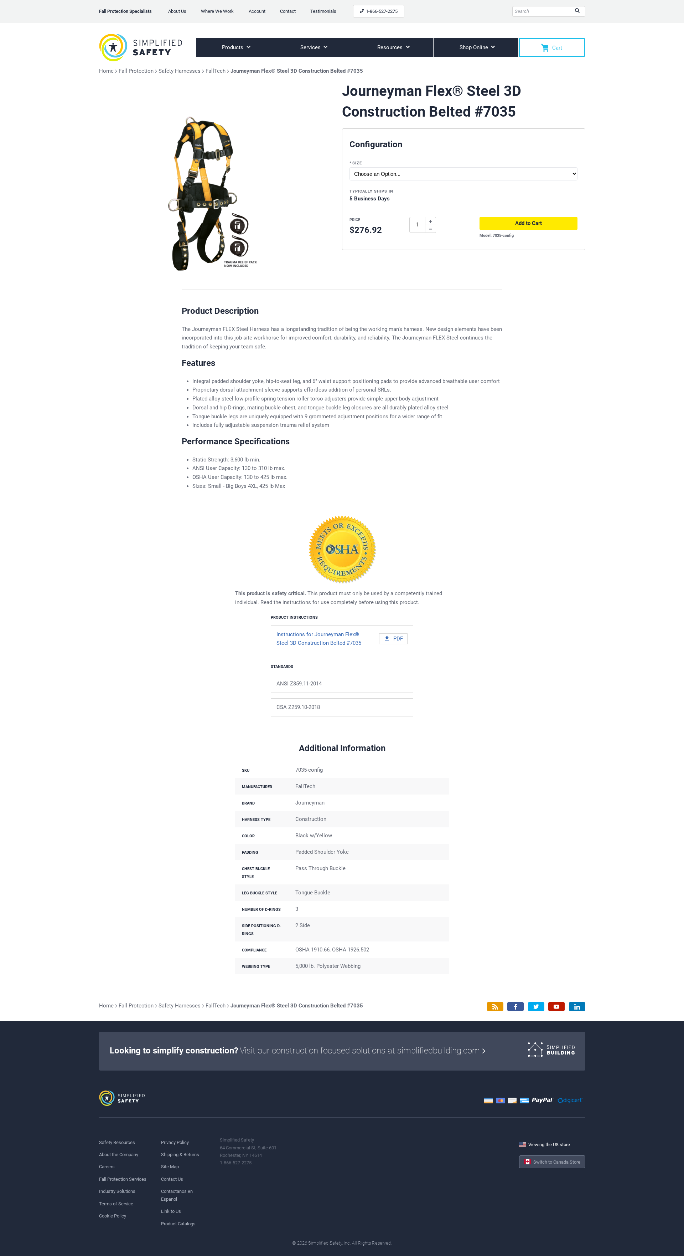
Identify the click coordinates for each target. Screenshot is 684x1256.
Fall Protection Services (122, 1179)
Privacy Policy (175, 1142)
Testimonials (323, 11)
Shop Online (474, 47)
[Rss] (495, 1006)
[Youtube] (556, 1006)
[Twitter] (536, 1006)
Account (257, 11)
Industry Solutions (117, 1191)
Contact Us (172, 1179)
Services (311, 47)
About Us (177, 11)
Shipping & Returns (180, 1154)
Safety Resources (117, 1142)
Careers (107, 1166)
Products (233, 47)
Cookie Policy (112, 1216)
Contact (288, 11)
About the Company (118, 1154)
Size (355, 163)
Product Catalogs (178, 1223)
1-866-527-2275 (381, 11)
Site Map (170, 1166)
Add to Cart (528, 223)
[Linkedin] (577, 1006)
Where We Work (217, 11)
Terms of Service (116, 1203)
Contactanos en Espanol (177, 1195)
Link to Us (171, 1211)
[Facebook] (515, 1006)
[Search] (577, 11)
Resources (390, 47)
